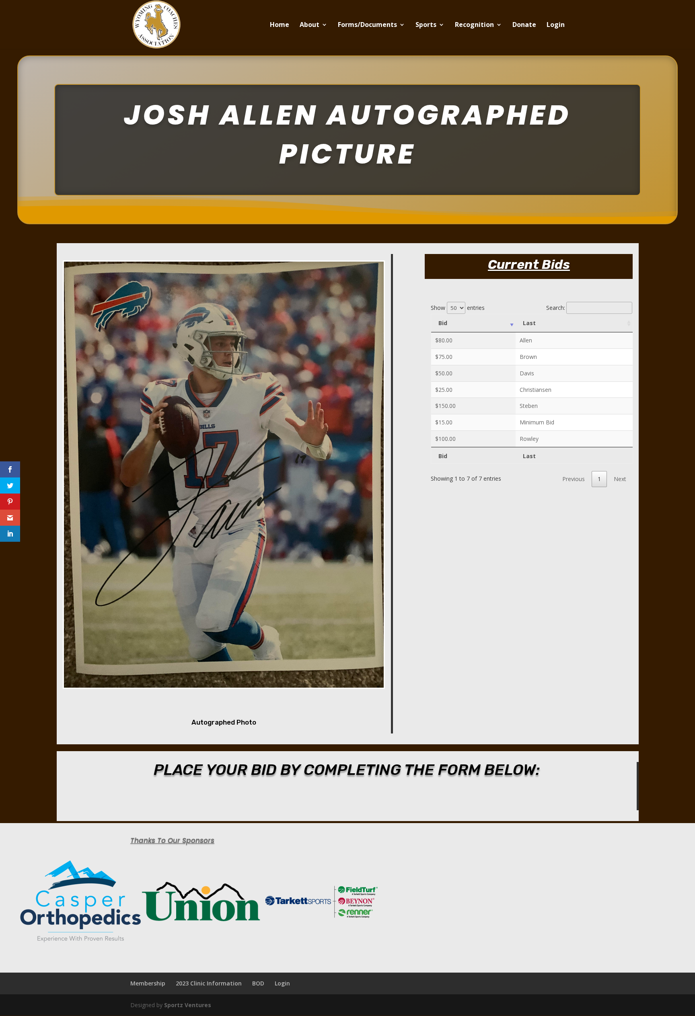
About (309, 25)
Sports (425, 25)
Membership (147, 983)
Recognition (474, 25)
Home (279, 25)
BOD (258, 983)
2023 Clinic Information (209, 983)
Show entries (458, 307)
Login (556, 25)
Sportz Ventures (187, 1005)
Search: (555, 307)
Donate (524, 25)
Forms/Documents (367, 25)
